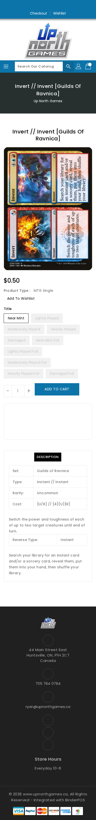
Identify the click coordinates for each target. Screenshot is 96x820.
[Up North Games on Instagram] (48, 5)
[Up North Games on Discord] (57, 5)
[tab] (47, 457)
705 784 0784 (48, 683)
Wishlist (59, 13)
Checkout (38, 13)
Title (8, 308)
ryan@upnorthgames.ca (48, 706)
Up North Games (48, 100)
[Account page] (79, 66)
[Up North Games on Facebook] (38, 5)
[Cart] (89, 66)
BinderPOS (75, 800)
